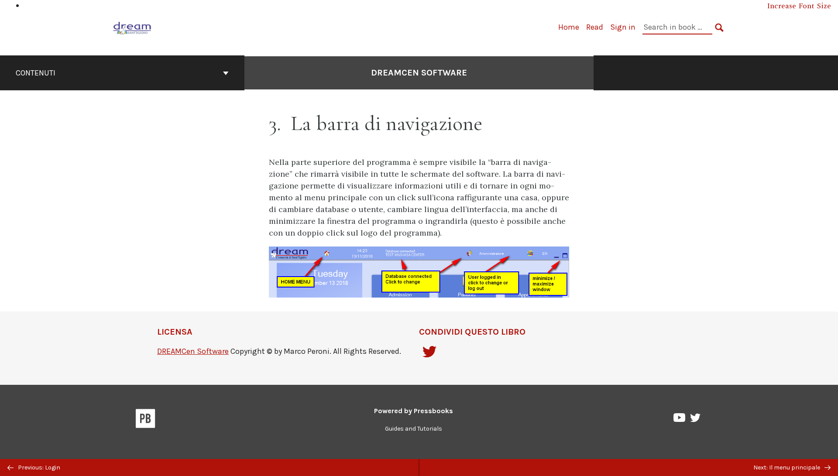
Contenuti (35, 73)
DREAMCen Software (419, 73)
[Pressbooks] (145, 420)
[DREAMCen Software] (132, 27)
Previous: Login (38, 467)
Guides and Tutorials (413, 428)
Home (568, 27)
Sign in (622, 27)
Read (594, 27)
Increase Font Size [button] (799, 6)
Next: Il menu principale (787, 467)
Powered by (413, 411)
